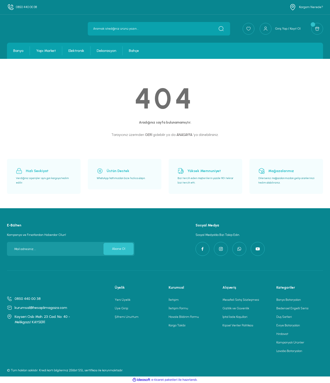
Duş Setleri (284, 317)
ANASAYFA (184, 135)
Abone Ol (118, 249)
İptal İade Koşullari (234, 317)
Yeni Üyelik (122, 300)
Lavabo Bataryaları (289, 351)
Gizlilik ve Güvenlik (235, 308)
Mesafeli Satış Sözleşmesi (240, 300)
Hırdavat (282, 334)
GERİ (148, 135)
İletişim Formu (178, 308)
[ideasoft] (141, 380)
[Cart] (317, 29)
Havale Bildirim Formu (184, 317)
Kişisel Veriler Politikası (237, 325)
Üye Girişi (121, 308)
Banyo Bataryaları (288, 300)
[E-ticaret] (164, 380)
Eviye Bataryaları (288, 325)
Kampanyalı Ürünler (290, 342)
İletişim (174, 300)
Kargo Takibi (177, 325)
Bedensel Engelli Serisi (292, 308)
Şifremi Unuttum (127, 317)
